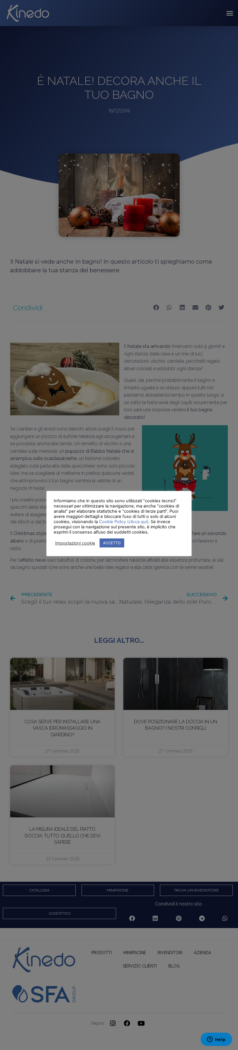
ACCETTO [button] (112, 542)
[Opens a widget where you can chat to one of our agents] (216, 1040)
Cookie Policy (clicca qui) (123, 521)
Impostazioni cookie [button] (75, 543)
